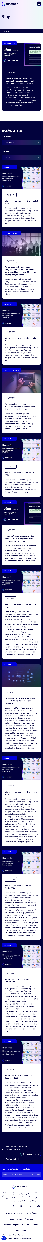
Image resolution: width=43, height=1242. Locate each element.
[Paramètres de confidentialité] (4, 1238)
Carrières (29, 1219)
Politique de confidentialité (22, 1238)
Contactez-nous (29, 1154)
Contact (36, 1225)
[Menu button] (39, 3)
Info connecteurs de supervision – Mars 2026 (21, 793)
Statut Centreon (21, 1230)
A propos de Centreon (15, 1213)
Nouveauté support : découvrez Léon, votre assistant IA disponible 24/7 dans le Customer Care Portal (20, 81)
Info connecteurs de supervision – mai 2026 (20, 473)
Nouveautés (9, 43)
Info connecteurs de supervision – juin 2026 (20, 339)
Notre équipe (32, 1213)
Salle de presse (16, 1219)
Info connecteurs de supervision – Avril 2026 (20, 606)
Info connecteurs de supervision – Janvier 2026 (18, 980)
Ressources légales (11, 1225)
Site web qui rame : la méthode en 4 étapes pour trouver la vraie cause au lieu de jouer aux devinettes (20, 406)
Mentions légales (7, 1238)
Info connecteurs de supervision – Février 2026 (18, 886)
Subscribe (36, 1174)
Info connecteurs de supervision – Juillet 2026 (21, 202)
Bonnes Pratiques (11, 233)
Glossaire (26, 1225)
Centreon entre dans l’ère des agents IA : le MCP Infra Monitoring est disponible (20, 701)
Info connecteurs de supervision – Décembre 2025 (18, 1076)
